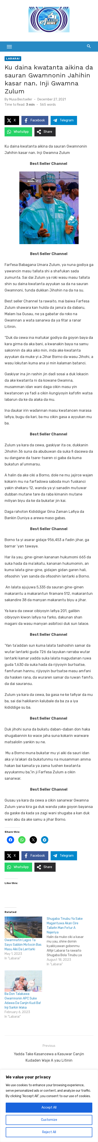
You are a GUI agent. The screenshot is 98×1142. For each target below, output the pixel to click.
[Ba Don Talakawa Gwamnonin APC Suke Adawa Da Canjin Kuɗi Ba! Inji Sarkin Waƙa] (23, 981)
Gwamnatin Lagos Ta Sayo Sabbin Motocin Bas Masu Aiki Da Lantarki (23, 944)
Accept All (49, 1107)
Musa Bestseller (20, 99)
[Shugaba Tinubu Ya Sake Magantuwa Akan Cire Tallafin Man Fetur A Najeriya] (68, 942)
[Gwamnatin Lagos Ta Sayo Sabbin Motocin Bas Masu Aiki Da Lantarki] (23, 927)
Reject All (49, 1132)
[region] (49, 1106)
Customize (49, 1120)
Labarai (13, 58)
